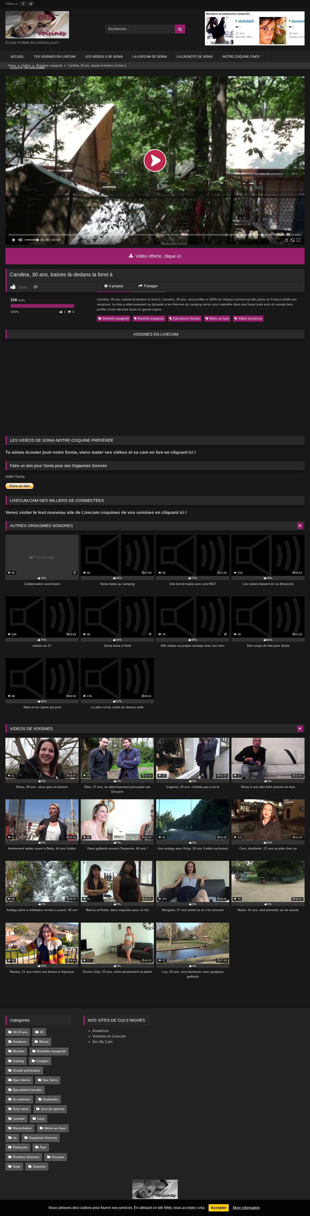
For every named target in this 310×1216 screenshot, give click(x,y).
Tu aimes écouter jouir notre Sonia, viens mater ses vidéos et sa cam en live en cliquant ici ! (100, 452)
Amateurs (20, 1041)
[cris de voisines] (37, 25)
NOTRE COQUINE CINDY (241, 56)
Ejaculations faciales (186, 318)
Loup (40, 1118)
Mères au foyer (219, 318)
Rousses (58, 1157)
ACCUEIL (17, 56)
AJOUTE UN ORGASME (27, 68)
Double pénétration (26, 1070)
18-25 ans (20, 1032)
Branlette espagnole (116, 318)
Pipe (43, 1147)
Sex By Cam (102, 1042)
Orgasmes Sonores (43, 1137)
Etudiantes (50, 1099)
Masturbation (22, 1128)
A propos (115, 286)
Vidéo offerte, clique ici (157, 256)
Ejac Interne (21, 1080)
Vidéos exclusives (250, 318)
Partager (150, 286)
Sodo (16, 1166)
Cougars (42, 1061)
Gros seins (20, 1109)
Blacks (44, 1041)
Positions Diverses (26, 1157)
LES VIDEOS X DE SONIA (104, 56)
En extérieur (21, 1099)
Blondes (19, 1051)
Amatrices (100, 1031)
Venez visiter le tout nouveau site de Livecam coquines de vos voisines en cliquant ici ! (96, 512)
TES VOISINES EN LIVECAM (55, 56)
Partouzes (20, 1147)
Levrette (19, 1118)
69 (42, 1032)
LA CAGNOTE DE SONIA (195, 56)
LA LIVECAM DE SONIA (150, 56)
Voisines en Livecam (109, 1036)
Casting (18, 1061)
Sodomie (39, 1166)
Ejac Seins (50, 1080)
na (15, 1137)
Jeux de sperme (52, 1109)
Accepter (218, 1208)
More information (246, 1208)
